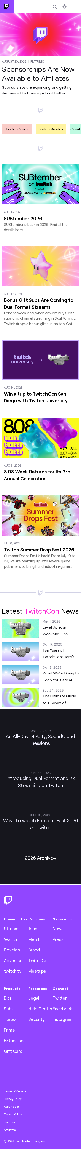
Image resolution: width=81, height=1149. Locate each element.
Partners (9, 1122)
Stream (11, 928)
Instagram (63, 1019)
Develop (12, 949)
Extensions (14, 1040)
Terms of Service (15, 1091)
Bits (7, 998)
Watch (10, 939)
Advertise (13, 960)
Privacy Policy (12, 1099)
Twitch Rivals (49, 129)
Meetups (37, 971)
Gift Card (13, 1051)
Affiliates (10, 1129)
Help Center (40, 1008)
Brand (34, 949)
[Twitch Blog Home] (7, 6)
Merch (34, 939)
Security (36, 1019)
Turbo (10, 1019)
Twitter (60, 998)
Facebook (62, 1008)
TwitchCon (15, 129)
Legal (33, 998)
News (58, 928)
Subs (9, 1008)
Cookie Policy (13, 1114)
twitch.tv (12, 971)
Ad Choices (12, 1106)
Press (58, 939)
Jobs (32, 928)
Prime (9, 1029)
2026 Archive (39, 858)
